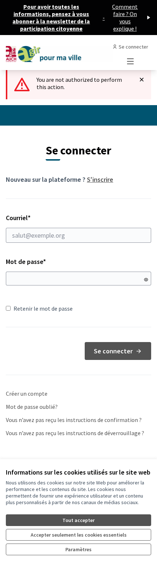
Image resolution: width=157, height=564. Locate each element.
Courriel (44, 218)
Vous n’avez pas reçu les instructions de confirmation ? (74, 419)
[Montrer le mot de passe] (146, 279)
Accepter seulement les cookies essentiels (79, 535)
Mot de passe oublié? (32, 406)
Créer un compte (26, 393)
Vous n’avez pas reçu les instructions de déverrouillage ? (75, 433)
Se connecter (113, 351)
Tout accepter (78, 520)
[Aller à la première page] (60, 53)
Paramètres (78, 549)
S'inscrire (100, 179)
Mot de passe (26, 261)
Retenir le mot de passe (43, 308)
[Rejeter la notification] (141, 79)
